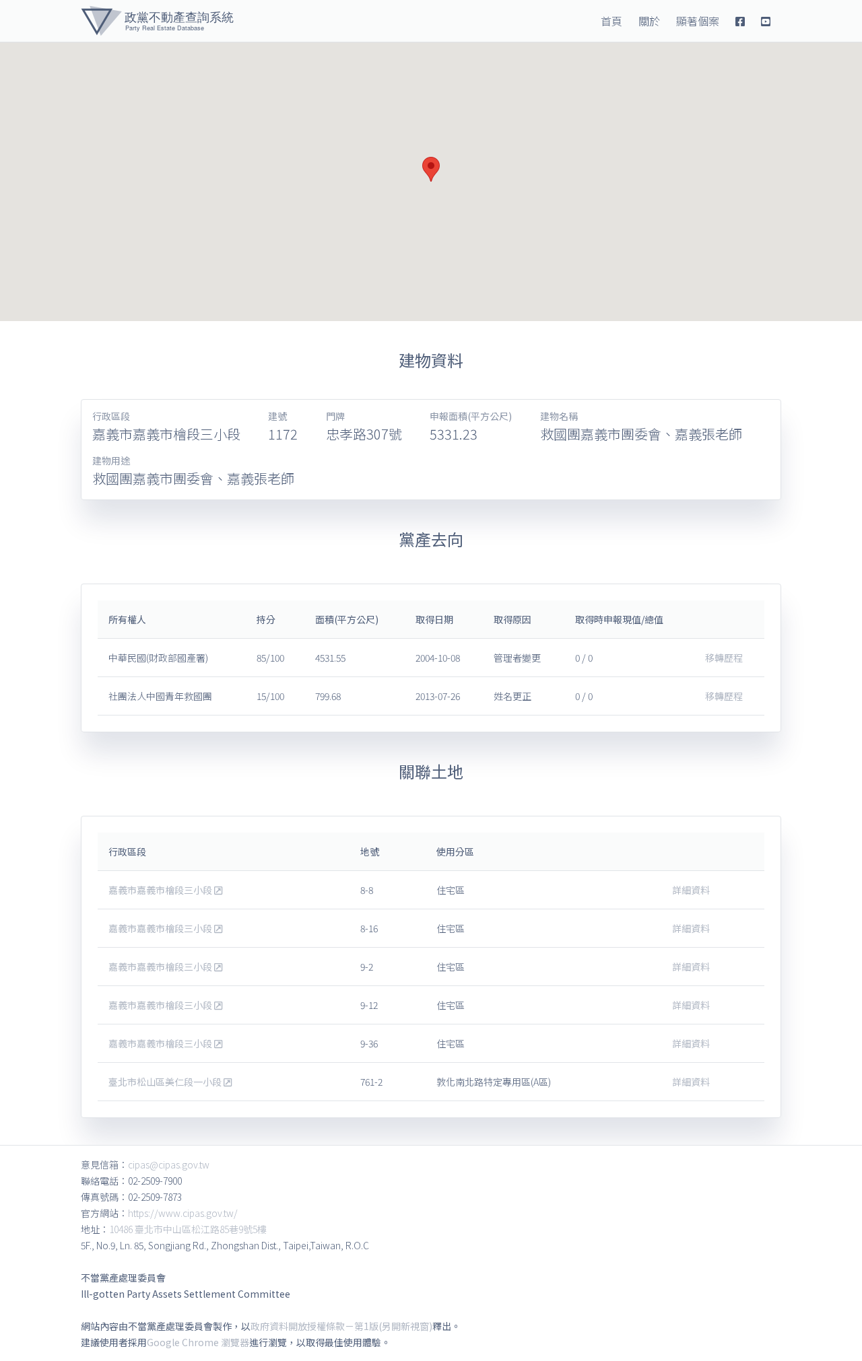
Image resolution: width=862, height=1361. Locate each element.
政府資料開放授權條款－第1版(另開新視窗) (341, 1326)
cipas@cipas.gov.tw (168, 1164)
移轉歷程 (724, 657)
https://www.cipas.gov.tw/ (183, 1213)
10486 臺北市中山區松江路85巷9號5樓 (188, 1229)
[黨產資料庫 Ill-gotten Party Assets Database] (157, 20)
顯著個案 (697, 21)
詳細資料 (691, 890)
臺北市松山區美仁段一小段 (166, 1081)
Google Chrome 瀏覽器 (198, 1342)
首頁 (611, 21)
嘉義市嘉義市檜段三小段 (161, 890)
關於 (649, 21)
